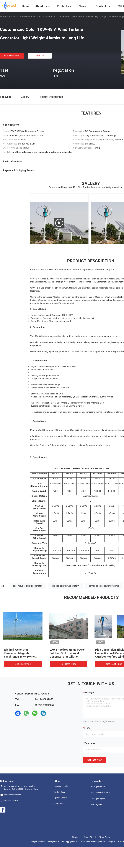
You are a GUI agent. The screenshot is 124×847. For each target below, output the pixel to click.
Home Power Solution (30, 16)
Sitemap (75, 837)
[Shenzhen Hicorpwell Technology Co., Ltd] (9, 6)
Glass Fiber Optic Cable (100, 793)
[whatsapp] (26, 713)
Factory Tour (59, 792)
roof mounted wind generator (27, 586)
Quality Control (60, 798)
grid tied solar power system (65, 586)
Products (13, 16)
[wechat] (35, 713)
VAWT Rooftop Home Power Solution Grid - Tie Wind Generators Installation (67, 653)
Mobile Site (88, 837)
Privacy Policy (104, 837)
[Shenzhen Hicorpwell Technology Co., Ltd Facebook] (2, 810)
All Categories (96, 804)
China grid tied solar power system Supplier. (47, 841)
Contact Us (59, 804)
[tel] (51, 713)
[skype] (43, 713)
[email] (18, 713)
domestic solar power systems (104, 586)
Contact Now (94, 759)
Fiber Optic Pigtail (98, 799)
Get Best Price (12, 55)
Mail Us (40, 55)
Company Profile (61, 786)
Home (3, 16)
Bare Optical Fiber (98, 787)
